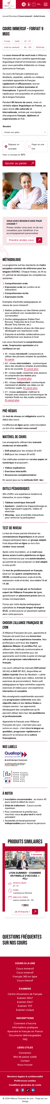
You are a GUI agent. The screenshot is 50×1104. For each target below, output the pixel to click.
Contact (25, 1060)
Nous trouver (25, 1064)
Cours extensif (25, 972)
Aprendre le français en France (25, 1031)
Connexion (25, 1052)
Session (7, 126)
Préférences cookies (25, 1080)
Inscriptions (25, 1018)
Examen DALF (25, 1002)
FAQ (25, 1039)
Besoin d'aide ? (34, 4)
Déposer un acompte (13, 146)
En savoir (9, 359)
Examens (25, 988)
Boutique (13, 16)
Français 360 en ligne (25, 976)
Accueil (6, 16)
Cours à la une (25, 963)
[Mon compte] (29, 4)
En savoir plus (31, 369)
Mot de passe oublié (25, 1056)
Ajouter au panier (16, 163)
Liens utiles (25, 1047)
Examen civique (25, 1010)
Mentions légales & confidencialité (25, 1076)
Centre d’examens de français (25, 994)
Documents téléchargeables (25, 1035)
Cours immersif (25, 968)
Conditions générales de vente (25, 1085)
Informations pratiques (25, 1027)
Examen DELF (25, 998)
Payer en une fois (38, 146)
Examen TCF (25, 1006)
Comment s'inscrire (25, 1023)
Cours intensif (25, 980)
